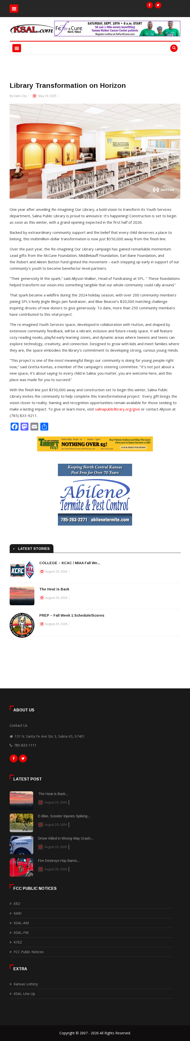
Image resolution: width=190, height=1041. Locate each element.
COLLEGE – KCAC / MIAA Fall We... (69, 563)
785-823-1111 (25, 745)
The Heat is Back (54, 589)
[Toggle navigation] (14, 8)
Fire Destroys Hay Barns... (59, 861)
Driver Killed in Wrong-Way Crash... (66, 838)
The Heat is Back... (53, 794)
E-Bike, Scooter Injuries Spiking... (64, 816)
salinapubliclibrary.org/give (117, 409)
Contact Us (18, 725)
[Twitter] (158, 5)
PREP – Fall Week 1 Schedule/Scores (71, 615)
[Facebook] (149, 5)
